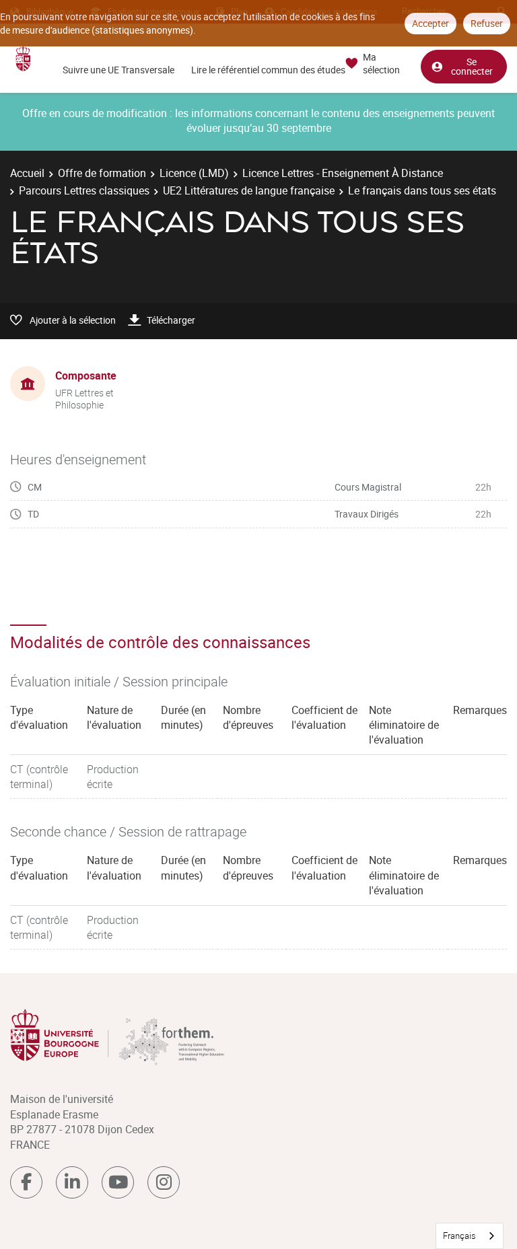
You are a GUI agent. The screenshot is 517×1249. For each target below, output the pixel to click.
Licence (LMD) (194, 173)
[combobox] (470, 1236)
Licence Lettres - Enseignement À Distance (342, 173)
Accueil (27, 173)
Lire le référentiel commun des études (268, 69)
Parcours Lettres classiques (84, 190)
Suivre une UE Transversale (118, 69)
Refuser (487, 23)
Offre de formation (102, 173)
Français (459, 1235)
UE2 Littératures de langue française (249, 190)
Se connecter (472, 66)
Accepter (430, 23)
